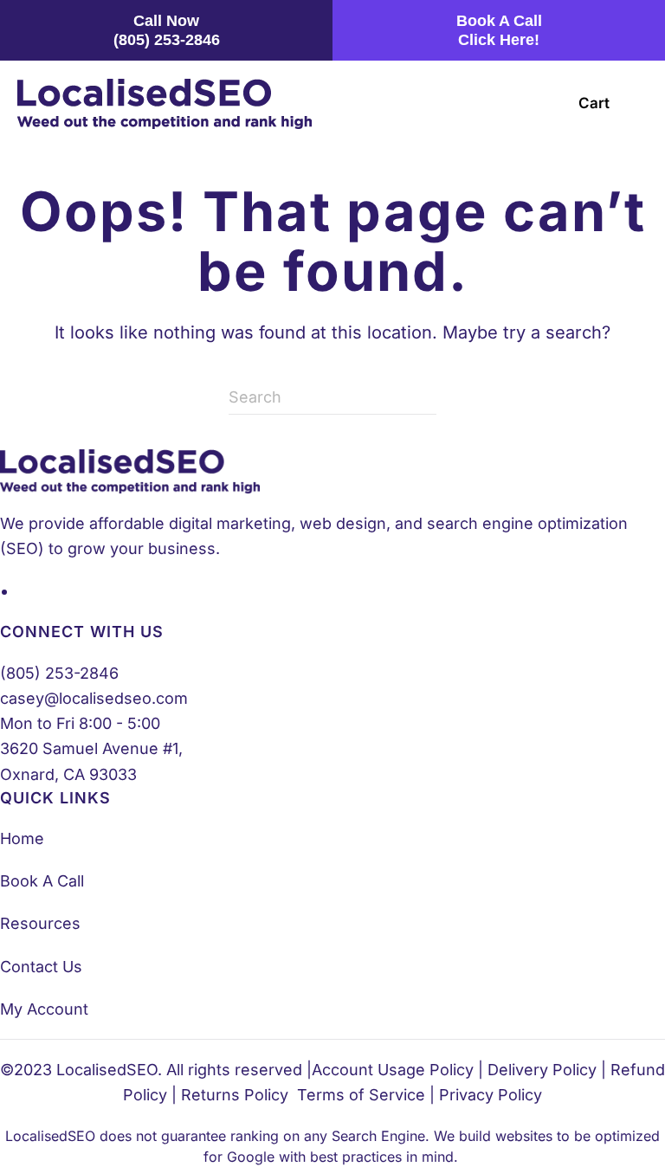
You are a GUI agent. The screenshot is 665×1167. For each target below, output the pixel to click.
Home (22, 838)
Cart (594, 103)
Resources (40, 923)
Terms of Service (361, 1095)
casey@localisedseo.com (94, 698)
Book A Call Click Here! (499, 30)
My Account (44, 1009)
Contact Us (41, 966)
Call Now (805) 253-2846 (166, 30)
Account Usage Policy (393, 1070)
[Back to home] (164, 104)
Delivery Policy (542, 1070)
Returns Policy (234, 1095)
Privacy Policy (490, 1095)
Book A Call (42, 881)
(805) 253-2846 (59, 673)
